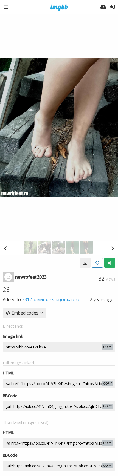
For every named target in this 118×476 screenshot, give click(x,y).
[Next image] (112, 248)
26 (6, 289)
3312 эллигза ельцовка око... (52, 299)
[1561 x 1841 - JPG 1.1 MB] (85, 263)
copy (107, 346)
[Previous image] (5, 248)
